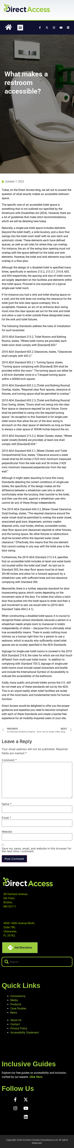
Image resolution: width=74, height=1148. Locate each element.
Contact (15, 1024)
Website (7, 831)
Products (15, 1004)
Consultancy (17, 996)
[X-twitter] (46, 27)
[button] (20, 27)
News (13, 1012)
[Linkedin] (68, 27)
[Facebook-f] (39, 27)
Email (6, 817)
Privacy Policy (18, 1028)
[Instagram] (53, 27)
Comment (9, 760)
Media (14, 1000)
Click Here (35, 1077)
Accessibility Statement (24, 1032)
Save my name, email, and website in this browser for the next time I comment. (36, 850)
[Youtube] (61, 27)
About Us (15, 1020)
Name (7, 804)
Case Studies (18, 1008)
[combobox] (37, 962)
